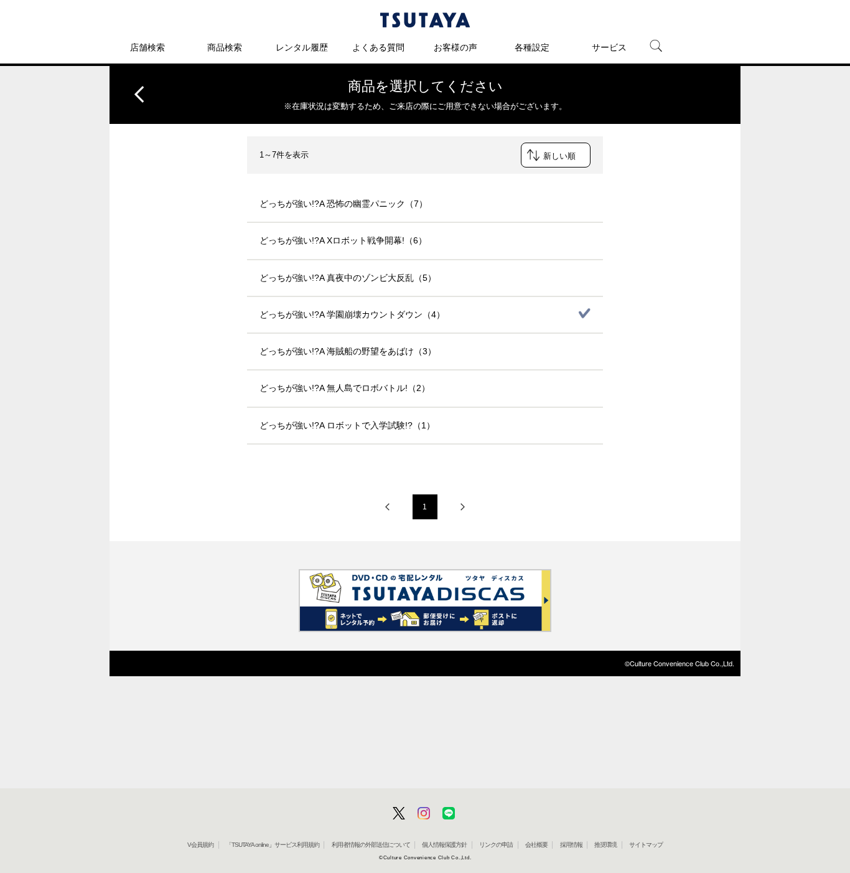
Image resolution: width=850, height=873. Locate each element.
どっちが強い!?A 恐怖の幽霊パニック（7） (343, 204)
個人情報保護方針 (444, 844)
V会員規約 (200, 844)
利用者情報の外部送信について (371, 844)
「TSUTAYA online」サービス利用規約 (272, 844)
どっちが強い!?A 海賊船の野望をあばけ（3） (347, 351)
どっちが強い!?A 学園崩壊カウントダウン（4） (352, 314)
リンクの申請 (496, 844)
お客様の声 (455, 47)
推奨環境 (605, 844)
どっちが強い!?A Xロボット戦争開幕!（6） (343, 240)
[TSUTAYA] (425, 19)
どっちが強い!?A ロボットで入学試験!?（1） (347, 425)
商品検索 (224, 47)
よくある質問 (378, 47)
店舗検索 (147, 47)
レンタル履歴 (302, 47)
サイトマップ (646, 844)
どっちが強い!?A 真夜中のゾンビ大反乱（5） (347, 278)
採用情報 (571, 844)
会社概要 (536, 844)
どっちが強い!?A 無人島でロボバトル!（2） (344, 388)
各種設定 (532, 47)
